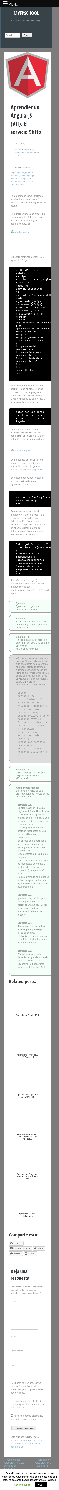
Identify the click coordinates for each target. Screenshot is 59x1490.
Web (12, 1365)
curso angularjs (27, 175)
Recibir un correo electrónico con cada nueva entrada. (27, 1417)
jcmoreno (25, 167)
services (22, 181)
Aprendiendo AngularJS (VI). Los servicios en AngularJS (14, 1464)
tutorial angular (17, 184)
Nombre (14, 1336)
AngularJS (28, 149)
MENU (13, 4)
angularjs (20, 172)
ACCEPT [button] (41, 1484)
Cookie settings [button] (22, 1484)
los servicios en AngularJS (28, 469)
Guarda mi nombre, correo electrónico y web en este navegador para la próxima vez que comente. (27, 1387)
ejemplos (15, 178)
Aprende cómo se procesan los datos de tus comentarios (27, 1443)
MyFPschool (26, 13)
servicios (31, 181)
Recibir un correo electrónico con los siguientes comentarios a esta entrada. (28, 1404)
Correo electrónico (19, 1350)
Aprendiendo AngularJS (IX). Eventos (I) (43, 1462)
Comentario (16, 1301)
